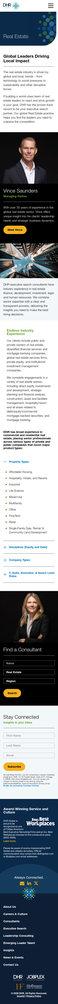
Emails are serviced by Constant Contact (21, 785)
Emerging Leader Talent (19, 943)
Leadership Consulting (18, 936)
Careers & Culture (15, 914)
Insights (8, 950)
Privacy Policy (33, 996)
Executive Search (14, 928)
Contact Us (10, 965)
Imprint (21, 996)
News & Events (13, 957)
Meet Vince (15, 230)
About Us (9, 907)
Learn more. (9, 841)
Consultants (11, 921)
